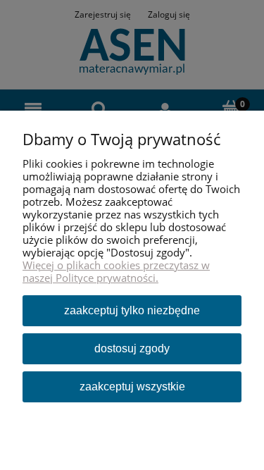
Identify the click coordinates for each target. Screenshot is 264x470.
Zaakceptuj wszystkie (132, 386)
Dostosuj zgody (132, 348)
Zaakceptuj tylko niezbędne (132, 310)
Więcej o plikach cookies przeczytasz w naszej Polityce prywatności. (116, 271)
